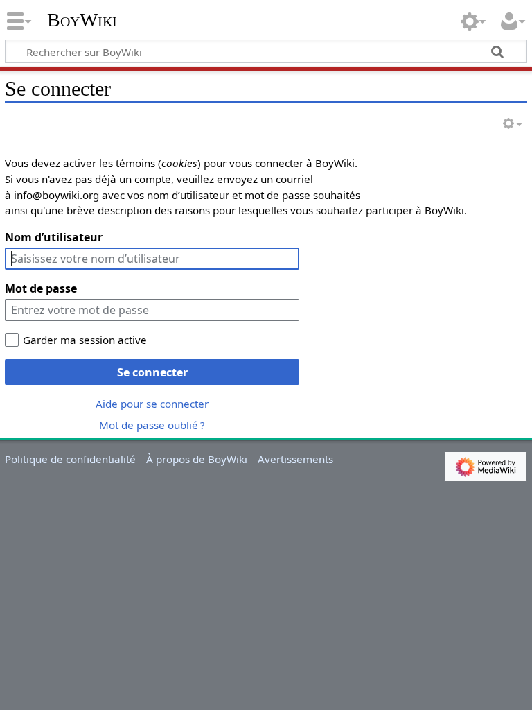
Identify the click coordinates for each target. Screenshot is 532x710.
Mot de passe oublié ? (152, 425)
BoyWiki (82, 20)
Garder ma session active (85, 340)
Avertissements (295, 459)
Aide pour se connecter (152, 403)
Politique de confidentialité (70, 459)
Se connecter (152, 372)
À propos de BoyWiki (196, 459)
